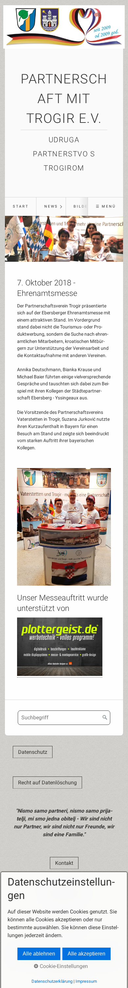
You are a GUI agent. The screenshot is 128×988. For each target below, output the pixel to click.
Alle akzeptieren (86, 953)
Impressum (86, 981)
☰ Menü (106, 206)
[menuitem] (20, 206)
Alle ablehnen (39, 953)
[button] (33, 752)
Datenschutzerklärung (52, 981)
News (51, 206)
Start (21, 206)
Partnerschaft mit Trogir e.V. (64, 98)
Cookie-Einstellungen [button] (63, 966)
